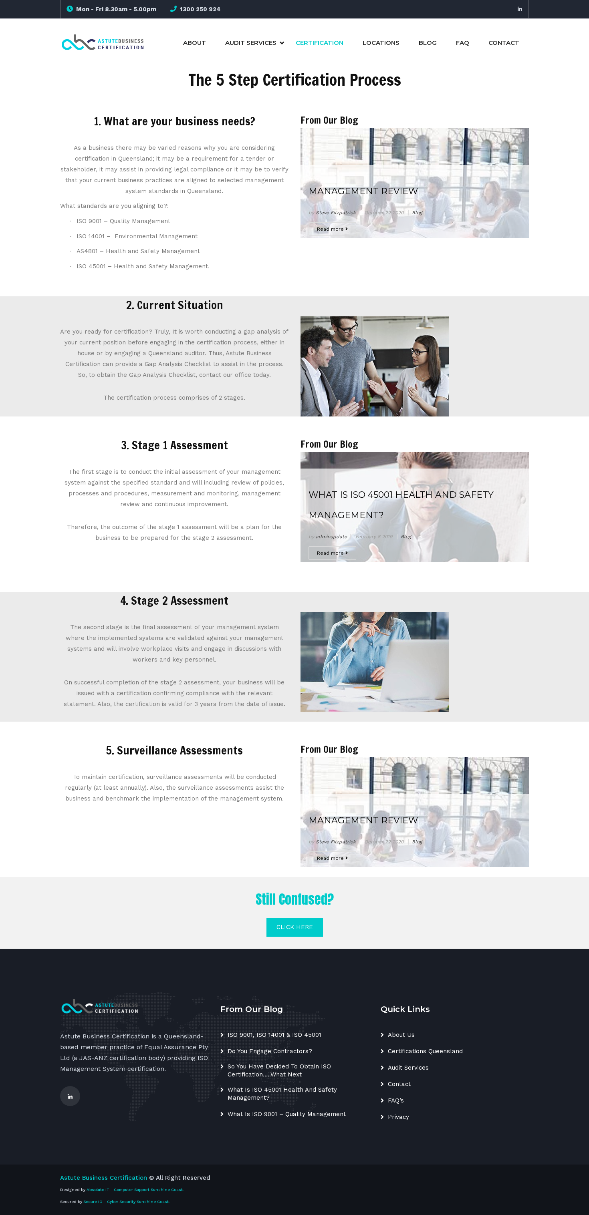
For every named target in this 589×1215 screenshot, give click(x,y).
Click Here (294, 927)
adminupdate (331, 536)
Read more (331, 229)
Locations (381, 42)
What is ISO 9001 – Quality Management (287, 1114)
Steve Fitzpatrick (336, 212)
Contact (503, 42)
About (194, 42)
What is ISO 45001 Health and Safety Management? (401, 505)
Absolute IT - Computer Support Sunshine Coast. (135, 1189)
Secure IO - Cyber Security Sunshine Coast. (126, 1201)
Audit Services (250, 42)
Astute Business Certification (103, 1177)
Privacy (398, 1116)
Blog (428, 42)
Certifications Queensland (425, 1051)
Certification (319, 42)
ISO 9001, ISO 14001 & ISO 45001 (274, 1034)
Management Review (363, 191)
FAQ (462, 42)
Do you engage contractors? (270, 1051)
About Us (401, 1034)
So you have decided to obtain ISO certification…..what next (279, 1070)
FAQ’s (396, 1100)
